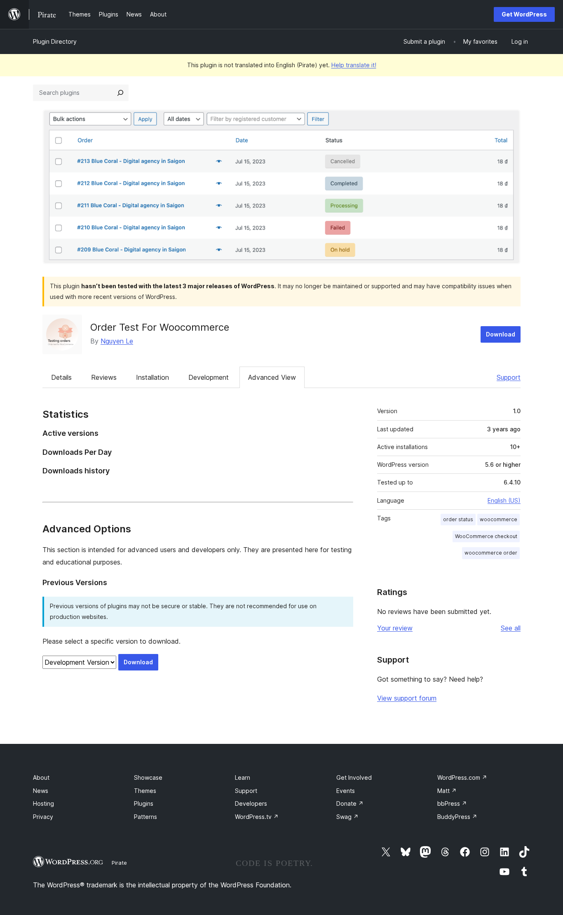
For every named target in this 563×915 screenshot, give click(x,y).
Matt (447, 790)
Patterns (145, 816)
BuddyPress (457, 816)
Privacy (43, 816)
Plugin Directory (55, 41)
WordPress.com (462, 777)
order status (458, 519)
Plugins (143, 803)
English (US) (504, 500)
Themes (145, 790)
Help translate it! (353, 64)
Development (208, 377)
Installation (152, 377)
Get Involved (354, 777)
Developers (251, 803)
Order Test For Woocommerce (159, 327)
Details (61, 377)
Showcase (148, 777)
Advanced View (272, 377)
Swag (347, 816)
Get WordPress (524, 14)
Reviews (104, 377)
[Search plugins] (120, 93)
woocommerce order (490, 553)
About (41, 777)
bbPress (452, 803)
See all (511, 628)
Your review (395, 628)
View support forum (406, 698)
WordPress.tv (257, 816)
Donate (350, 803)
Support (509, 377)
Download (500, 334)
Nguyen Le (117, 341)
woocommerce (498, 519)
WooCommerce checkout (486, 536)
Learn (242, 777)
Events (345, 790)
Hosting (43, 803)
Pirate (119, 862)
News (40, 790)
